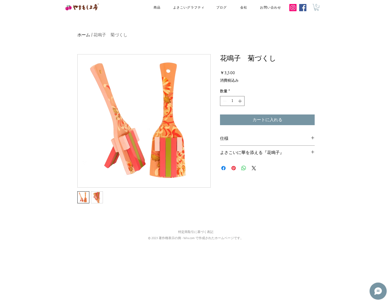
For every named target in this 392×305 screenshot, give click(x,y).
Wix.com (189, 238)
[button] (317, 7)
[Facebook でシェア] (223, 168)
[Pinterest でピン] (233, 168)
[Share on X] (254, 168)
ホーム (83, 34)
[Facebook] (302, 7)
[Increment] (240, 101)
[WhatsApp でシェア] (244, 168)
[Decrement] (224, 101)
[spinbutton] (232, 101)
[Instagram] (293, 7)
